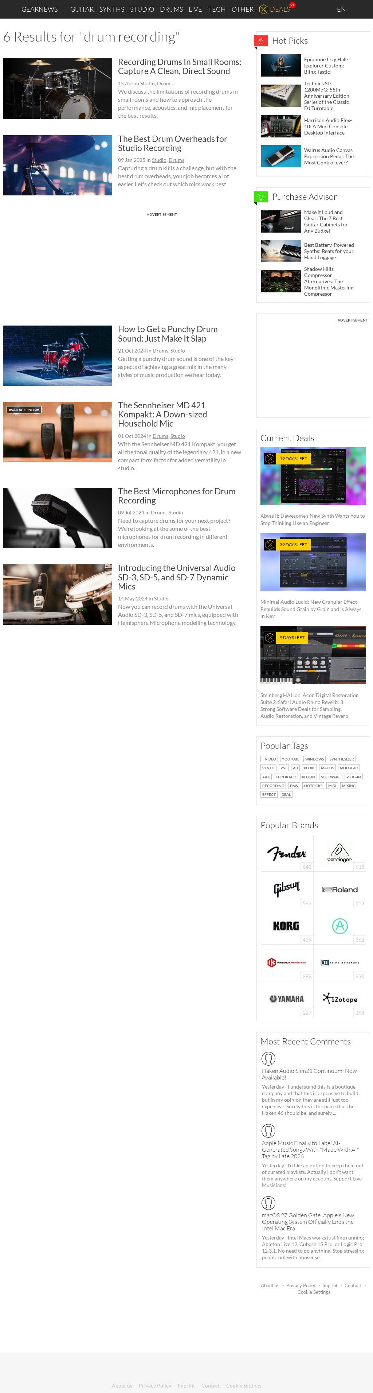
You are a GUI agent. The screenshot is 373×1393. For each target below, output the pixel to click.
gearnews (39, 9)
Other (243, 9)
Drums (171, 9)
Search (361, 9)
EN (342, 9)
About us (270, 1285)
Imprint (330, 1285)
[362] (340, 925)
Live (195, 9)
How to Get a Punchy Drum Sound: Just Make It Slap (168, 333)
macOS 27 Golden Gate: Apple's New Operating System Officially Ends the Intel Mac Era (308, 1221)
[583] (287, 888)
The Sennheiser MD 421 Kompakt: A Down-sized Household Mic (162, 414)
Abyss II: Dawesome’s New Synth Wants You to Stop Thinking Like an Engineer (312, 491)
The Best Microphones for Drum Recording (177, 495)
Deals (280, 9)
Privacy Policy (300, 1285)
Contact (353, 1285)
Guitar (82, 9)
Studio (142, 9)
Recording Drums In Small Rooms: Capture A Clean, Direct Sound (180, 66)
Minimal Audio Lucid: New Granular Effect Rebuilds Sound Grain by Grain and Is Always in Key (310, 580)
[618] (340, 852)
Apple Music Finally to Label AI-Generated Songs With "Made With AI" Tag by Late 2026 (310, 1149)
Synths (111, 9)
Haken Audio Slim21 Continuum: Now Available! (309, 1074)
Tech (217, 9)
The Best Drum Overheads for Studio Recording (172, 143)
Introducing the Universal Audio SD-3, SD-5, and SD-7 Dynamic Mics (177, 577)
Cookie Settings (314, 1292)
